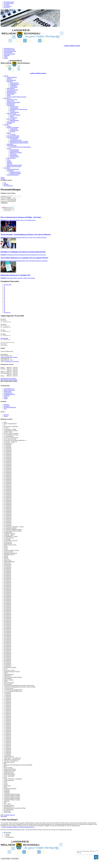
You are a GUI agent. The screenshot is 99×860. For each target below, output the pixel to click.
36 (4, 293)
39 (4, 297)
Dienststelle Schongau (15, 173)
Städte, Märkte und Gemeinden (14, 165)
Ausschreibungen (8, 52)
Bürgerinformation (14, 149)
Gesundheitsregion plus (15, 140)
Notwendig (8, 832)
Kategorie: (3, 197)
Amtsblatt (9, 78)
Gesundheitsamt (14, 138)
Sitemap (6, 416)
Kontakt (6, 58)
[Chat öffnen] (96, 857)
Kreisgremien (13, 154)
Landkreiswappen (14, 130)
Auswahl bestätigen (5, 858)
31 (4, 286)
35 (4, 291)
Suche (5, 408)
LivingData (6, 815)
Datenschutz (7, 406)
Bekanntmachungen (12, 92)
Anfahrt (6, 56)
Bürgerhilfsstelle (11, 103)
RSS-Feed (6, 414)
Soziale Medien (13, 87)
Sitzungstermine (14, 155)
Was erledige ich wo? (9, 48)
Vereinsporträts (13, 117)
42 (4, 301)
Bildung (9, 133)
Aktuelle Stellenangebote (10, 51)
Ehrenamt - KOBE (11, 113)
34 (4, 290)
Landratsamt (7, 167)
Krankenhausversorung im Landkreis (19, 141)
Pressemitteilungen (11, 80)
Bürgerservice (7, 98)
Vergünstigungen (14, 108)
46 (4, 307)
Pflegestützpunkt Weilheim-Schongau (19, 142)
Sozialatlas (9, 123)
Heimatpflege (10, 144)
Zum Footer (7, 7)
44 (4, 304)
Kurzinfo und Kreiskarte (13, 127)
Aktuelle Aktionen (14, 112)
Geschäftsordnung (14, 151)
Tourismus (9, 162)
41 (4, 300)
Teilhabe (9, 161)
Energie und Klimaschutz (13, 135)
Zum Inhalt (6, 4)
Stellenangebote (11, 88)
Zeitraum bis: (4, 201)
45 (4, 305)
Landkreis (6, 124)
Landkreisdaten (13, 128)
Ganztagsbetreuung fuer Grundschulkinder (20, 147)
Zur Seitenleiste (7, 6)
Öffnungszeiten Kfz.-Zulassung (8, 378)
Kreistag (9, 148)
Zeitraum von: (4, 199)
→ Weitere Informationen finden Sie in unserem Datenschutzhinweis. (17, 827)
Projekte (12, 116)
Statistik (7, 834)
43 (4, 302)
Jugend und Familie (11, 145)
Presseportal (7, 55)
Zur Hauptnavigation (9, 2)
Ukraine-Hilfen (10, 94)
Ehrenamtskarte (10, 105)
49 (4, 311)
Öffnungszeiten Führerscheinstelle (9, 380)
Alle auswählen (15, 858)
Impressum (6, 404)
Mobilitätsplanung (14, 120)
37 (4, 294)
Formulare (12, 110)
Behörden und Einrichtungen (14, 166)
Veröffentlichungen (14, 84)
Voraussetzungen (14, 106)
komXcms (12, 815)
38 (4, 295)
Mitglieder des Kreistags (16, 152)
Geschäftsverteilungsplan (13, 169)
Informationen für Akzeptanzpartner (18, 109)
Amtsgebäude (10, 170)
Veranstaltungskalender (9, 54)
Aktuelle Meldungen (12, 77)
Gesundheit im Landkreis (13, 137)
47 (4, 308)
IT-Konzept (13, 134)
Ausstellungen (13, 85)
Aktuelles (6, 76)
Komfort (8, 835)
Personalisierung (10, 837)
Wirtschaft (9, 163)
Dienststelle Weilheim (15, 172)
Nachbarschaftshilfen (15, 115)
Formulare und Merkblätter (13, 102)
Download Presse (14, 83)
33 (4, 288)
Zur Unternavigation (9, 3)
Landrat (9, 126)
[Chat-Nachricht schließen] (97, 851)
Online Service (10, 101)
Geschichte (12, 131)
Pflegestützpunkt (11, 122)
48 (4, 309)
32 (4, 287)
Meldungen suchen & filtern (8, 193)
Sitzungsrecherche (14, 156)
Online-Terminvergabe (9, 49)
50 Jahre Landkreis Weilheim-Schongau (16, 96)
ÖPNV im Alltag (11, 119)
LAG (8, 159)
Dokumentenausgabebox (13, 174)
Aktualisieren (4, 202)
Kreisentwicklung (11, 158)
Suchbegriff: (4, 196)
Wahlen (9, 95)
